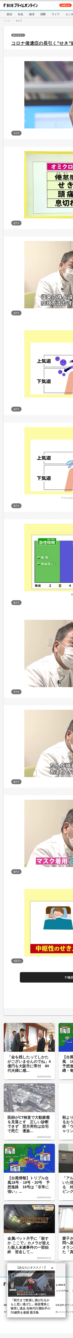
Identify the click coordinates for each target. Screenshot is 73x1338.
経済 (31, 14)
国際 (43, 14)
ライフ (56, 14)
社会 (20, 14)
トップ (7, 20)
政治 (9, 14)
